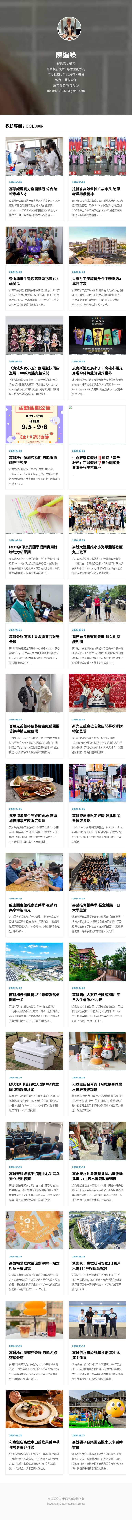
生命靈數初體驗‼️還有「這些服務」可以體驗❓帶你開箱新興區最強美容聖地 (96, 463)
